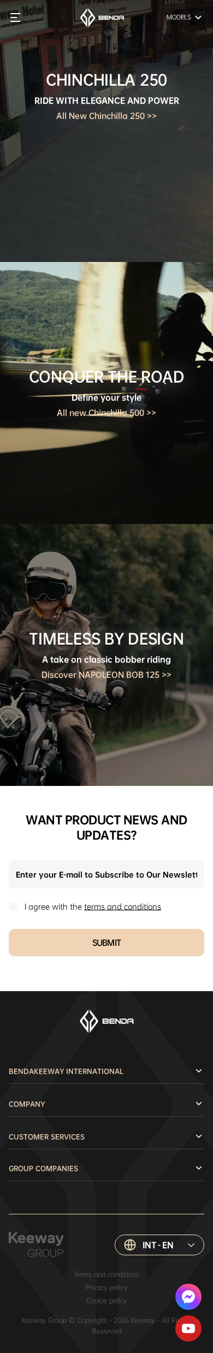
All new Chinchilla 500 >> (106, 413)
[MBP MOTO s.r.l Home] (102, 17)
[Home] (107, 1021)
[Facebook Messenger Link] (188, 1297)
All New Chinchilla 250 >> (106, 116)
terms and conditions (122, 906)
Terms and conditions (106, 1274)
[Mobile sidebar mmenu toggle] (15, 17)
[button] (159, 1245)
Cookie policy (106, 1300)
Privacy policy (106, 1287)
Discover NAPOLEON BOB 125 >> (106, 675)
